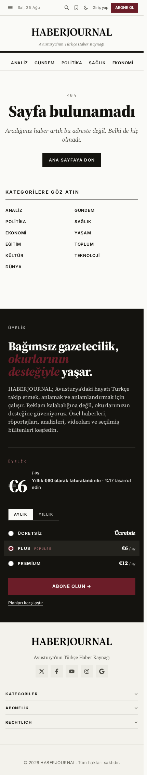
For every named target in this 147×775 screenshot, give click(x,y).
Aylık (20, 514)
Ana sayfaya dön (72, 160)
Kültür (14, 255)
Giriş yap (100, 7)
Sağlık (97, 62)
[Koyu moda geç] (86, 7)
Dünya (13, 266)
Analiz (19, 62)
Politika (72, 62)
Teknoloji (87, 255)
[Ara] (67, 7)
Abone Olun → (71, 586)
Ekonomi (122, 62)
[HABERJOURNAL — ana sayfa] (72, 641)
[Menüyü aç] (10, 7)
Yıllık (46, 514)
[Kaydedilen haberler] (76, 7)
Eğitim (13, 244)
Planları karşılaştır (25, 602)
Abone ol (124, 7)
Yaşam (83, 232)
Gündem (44, 62)
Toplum (84, 244)
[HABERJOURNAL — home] (72, 32)
